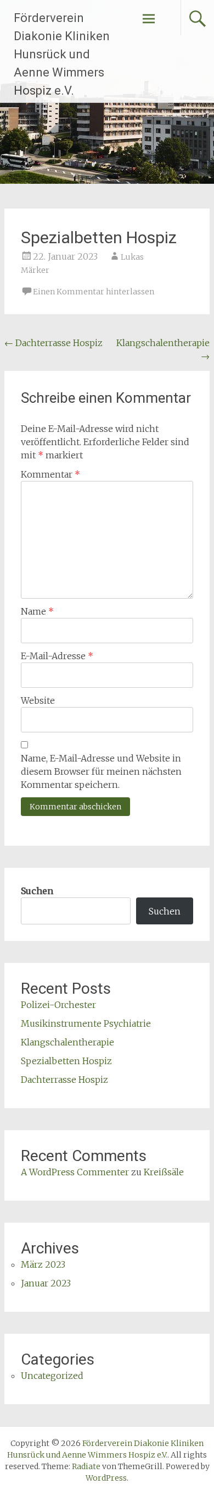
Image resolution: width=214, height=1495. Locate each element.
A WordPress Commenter (75, 1172)
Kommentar (50, 474)
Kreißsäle (164, 1172)
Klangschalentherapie (67, 1042)
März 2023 (43, 1264)
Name (37, 611)
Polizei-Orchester (58, 1004)
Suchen (37, 890)
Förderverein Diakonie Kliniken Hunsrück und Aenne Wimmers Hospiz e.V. (62, 54)
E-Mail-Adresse (57, 655)
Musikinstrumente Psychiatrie (86, 1023)
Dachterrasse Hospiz (53, 342)
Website (38, 700)
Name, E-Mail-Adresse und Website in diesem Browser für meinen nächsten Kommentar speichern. (101, 771)
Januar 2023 (46, 1283)
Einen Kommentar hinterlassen (93, 292)
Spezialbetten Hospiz (66, 1060)
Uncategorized (52, 1375)
